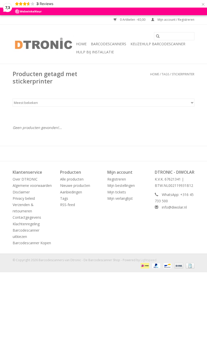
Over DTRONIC (25, 179)
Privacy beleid (24, 198)
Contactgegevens (27, 217)
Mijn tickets (116, 192)
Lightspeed (149, 260)
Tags (165, 74)
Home (81, 43)
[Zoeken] (158, 36)
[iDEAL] (144, 265)
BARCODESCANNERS (108, 43)
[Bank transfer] (178, 265)
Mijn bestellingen (121, 185)
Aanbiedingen (71, 192)
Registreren (116, 179)
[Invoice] (189, 265)
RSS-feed (67, 204)
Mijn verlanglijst (120, 198)
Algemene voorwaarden (32, 185)
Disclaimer (21, 192)
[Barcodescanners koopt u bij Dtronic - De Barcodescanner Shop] (43, 44)
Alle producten (72, 179)
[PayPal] (155, 265)
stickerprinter (183, 74)
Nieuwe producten (75, 185)
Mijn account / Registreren (175, 19)
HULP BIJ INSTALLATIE (95, 52)
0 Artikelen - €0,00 (132, 19)
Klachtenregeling (26, 223)
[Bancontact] (166, 265)
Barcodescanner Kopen (32, 242)
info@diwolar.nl (174, 207)
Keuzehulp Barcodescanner (158, 43)
